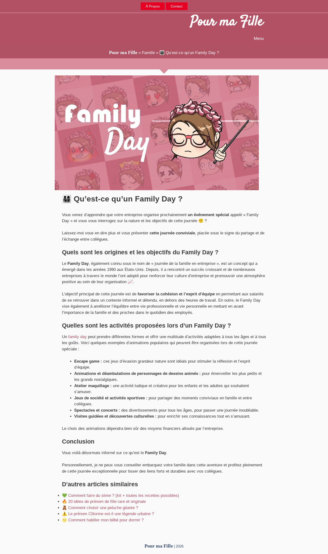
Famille (148, 52)
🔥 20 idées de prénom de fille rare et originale (104, 501)
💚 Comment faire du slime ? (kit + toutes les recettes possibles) (120, 495)
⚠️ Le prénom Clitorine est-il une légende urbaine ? (108, 513)
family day (77, 337)
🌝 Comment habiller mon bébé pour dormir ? (103, 520)
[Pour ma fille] (227, 22)
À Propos (153, 6)
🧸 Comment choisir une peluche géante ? (100, 507)
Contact (176, 6)
